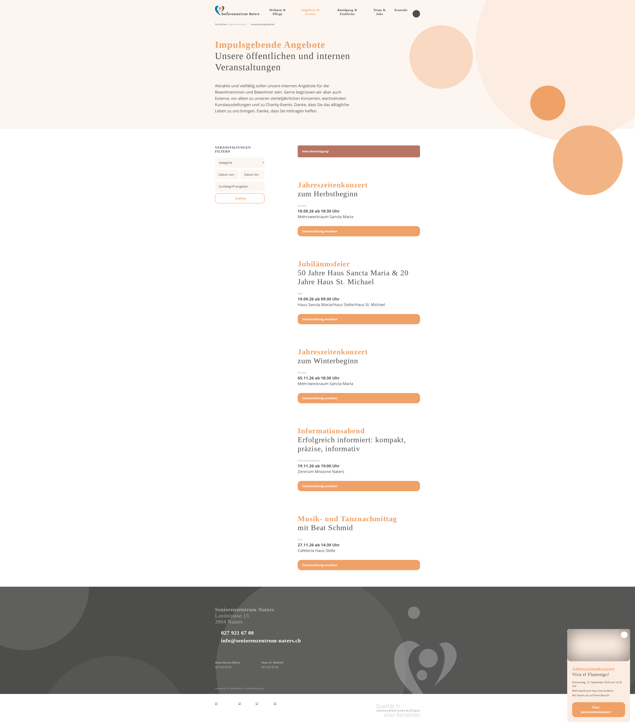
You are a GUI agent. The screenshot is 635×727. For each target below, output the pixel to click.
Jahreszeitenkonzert (333, 185)
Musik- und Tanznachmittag (347, 518)
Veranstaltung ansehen (319, 231)
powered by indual (255, 688)
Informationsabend (331, 431)
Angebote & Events (237, 24)
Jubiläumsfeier (324, 264)
